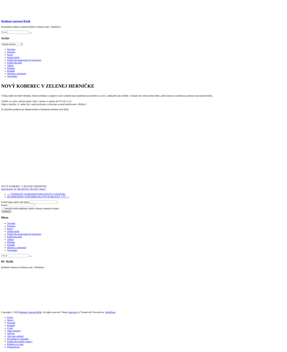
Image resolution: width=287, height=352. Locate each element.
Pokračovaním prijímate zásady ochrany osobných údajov (31, 208)
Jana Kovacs (7, 189)
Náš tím (10, 333)
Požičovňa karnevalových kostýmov (24, 60)
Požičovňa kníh (14, 63)
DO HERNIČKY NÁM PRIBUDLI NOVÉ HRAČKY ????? (38, 197)
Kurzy (10, 54)
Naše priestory (14, 331)
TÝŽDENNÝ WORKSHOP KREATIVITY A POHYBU (36, 194)
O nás (10, 328)
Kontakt (11, 71)
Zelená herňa (13, 57)
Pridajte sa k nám (15, 344)
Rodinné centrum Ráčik (15, 21)
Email (4, 205)
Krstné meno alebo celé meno (15, 202)
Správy (42, 189)
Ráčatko (11, 68)
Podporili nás (13, 347)
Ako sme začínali (15, 336)
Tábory (10, 65)
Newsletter (12, 76)
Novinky (11, 49)
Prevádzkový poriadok (18, 339)
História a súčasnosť (16, 73)
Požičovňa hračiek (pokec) (19, 341)
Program (11, 52)
